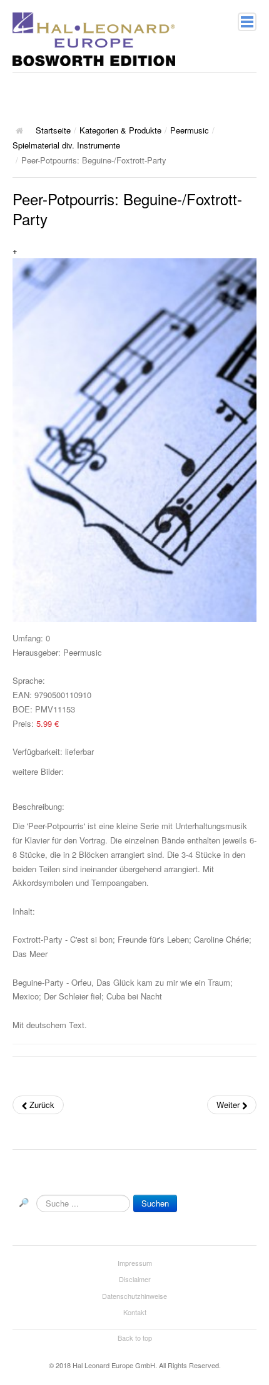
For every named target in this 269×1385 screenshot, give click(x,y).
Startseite (53, 130)
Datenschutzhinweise (134, 1296)
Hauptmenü (247, 21)
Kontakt (134, 1312)
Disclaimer (135, 1279)
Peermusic (189, 130)
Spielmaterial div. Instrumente (66, 145)
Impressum (135, 1263)
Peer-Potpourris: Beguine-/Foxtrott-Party (127, 209)
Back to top (135, 1338)
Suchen (155, 1203)
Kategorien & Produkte (120, 130)
